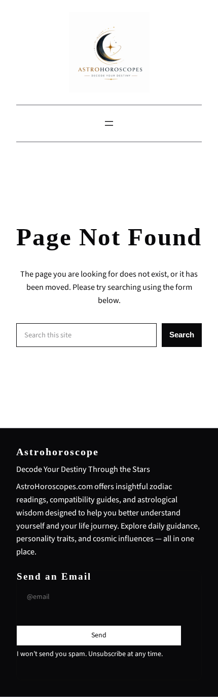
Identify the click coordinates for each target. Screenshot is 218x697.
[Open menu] (109, 123)
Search (181, 335)
